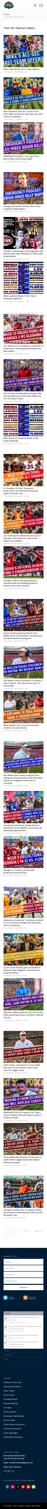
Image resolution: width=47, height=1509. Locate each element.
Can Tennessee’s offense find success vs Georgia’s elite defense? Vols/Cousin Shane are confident (22, 538)
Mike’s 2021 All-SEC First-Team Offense (21, 69)
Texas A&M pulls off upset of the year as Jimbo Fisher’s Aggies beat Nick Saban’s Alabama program (22, 1160)
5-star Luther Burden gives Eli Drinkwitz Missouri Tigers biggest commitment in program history (22, 970)
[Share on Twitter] (18, 1487)
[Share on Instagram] (13, 1487)
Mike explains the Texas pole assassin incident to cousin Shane (21, 726)
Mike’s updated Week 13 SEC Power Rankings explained (20, 297)
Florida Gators (9, 1395)
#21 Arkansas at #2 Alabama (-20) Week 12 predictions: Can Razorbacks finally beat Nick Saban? (23, 348)
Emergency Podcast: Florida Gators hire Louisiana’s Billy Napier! (22, 207)
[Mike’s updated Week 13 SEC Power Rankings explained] (23, 278)
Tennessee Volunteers (13, 1428)
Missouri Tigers (10, 1420)
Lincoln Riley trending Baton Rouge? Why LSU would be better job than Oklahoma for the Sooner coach (23, 396)
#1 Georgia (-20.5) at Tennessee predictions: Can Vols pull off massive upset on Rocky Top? (21, 491)
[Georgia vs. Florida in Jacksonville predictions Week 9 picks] (23, 852)
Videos (7, 14)
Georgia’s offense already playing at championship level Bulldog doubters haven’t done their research (21, 583)
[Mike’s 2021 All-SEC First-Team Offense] (23, 51)
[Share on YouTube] (23, 1487)
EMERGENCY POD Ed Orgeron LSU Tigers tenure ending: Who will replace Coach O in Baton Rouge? (23, 1115)
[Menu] (39, 5)
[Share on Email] (34, 1487)
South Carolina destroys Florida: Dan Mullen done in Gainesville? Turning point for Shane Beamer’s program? (23, 636)
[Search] (33, 5)
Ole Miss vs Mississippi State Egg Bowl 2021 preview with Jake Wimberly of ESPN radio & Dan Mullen (23, 254)
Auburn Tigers (9, 1391)
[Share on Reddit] (28, 1487)
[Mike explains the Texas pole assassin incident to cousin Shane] (23, 707)
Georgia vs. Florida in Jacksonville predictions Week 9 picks (19, 871)
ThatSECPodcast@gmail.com (21, 1462)
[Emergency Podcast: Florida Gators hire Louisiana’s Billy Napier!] (23, 188)
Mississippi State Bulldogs (14, 1416)
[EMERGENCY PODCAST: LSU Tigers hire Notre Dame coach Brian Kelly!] (23, 138)
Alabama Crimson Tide (12, 1382)
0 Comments (8, 72)
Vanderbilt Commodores (13, 1437)
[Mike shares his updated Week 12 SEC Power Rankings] (23, 420)
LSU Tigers (8, 1407)
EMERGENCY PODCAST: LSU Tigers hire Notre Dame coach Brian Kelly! (21, 157)
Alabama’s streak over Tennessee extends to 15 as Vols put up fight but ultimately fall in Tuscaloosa (23, 923)
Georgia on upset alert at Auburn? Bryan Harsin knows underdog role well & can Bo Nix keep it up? (23, 1212)
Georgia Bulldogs (10, 1399)
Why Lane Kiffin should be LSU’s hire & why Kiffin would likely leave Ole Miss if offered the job (23, 1015)
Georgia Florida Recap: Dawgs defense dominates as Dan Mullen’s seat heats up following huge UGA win (23, 828)
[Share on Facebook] (7, 1487)
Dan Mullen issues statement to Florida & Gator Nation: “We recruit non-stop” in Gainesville (23, 683)
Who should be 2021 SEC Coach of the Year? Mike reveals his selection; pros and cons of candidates (23, 114)
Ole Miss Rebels (10, 1412)
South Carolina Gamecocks (14, 1424)
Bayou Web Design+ (34, 1506)
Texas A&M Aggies (11, 1433)
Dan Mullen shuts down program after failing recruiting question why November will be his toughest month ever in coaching (23, 779)
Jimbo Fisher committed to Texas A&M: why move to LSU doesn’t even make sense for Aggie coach (22, 1067)
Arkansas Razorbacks (12, 1386)
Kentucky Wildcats (11, 1403)
